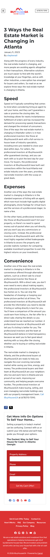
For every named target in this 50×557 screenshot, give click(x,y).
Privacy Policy (22, 526)
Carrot (40, 553)
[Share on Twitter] (11, 407)
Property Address (19, 454)
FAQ (19, 523)
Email (13, 474)
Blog (32, 526)
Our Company (29, 523)
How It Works (9, 523)
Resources (41, 523)
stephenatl (12, 55)
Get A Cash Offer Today (19, 519)
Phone (13, 464)
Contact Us (36, 519)
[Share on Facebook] (6, 407)
